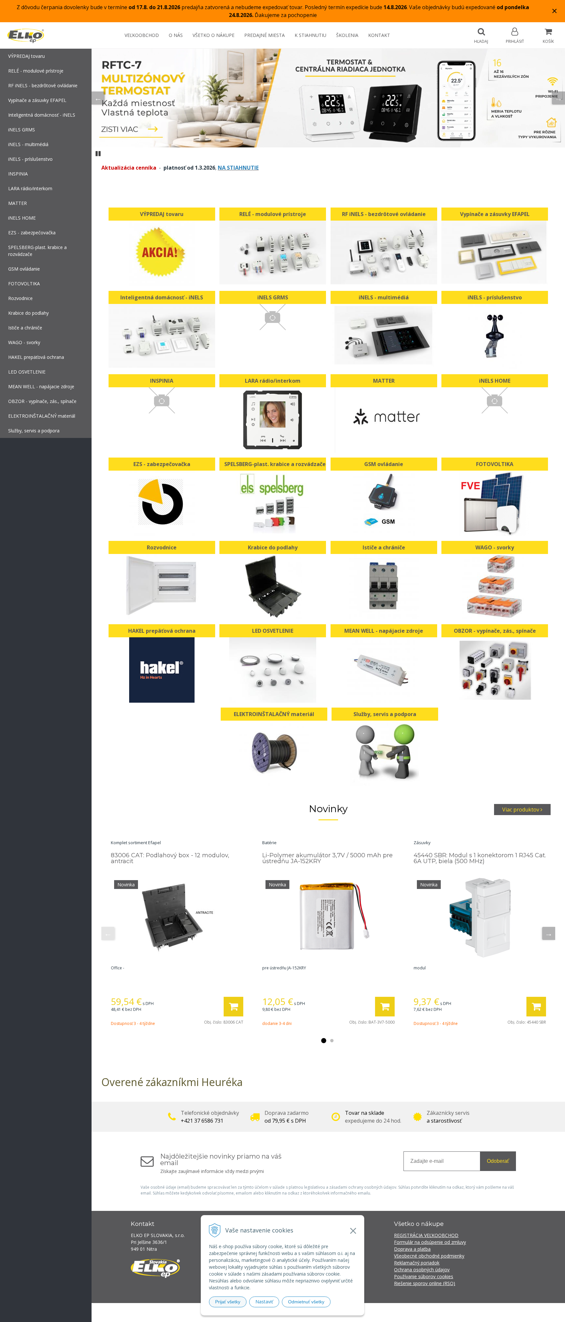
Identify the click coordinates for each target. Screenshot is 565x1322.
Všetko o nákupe (213, 35)
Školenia (347, 35)
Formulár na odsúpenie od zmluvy (430, 1242)
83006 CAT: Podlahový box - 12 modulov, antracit (170, 858)
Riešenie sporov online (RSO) (424, 1283)
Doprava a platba (412, 1249)
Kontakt (379, 35)
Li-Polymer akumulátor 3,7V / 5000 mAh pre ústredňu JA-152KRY (327, 858)
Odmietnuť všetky (306, 1301)
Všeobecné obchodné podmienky (429, 1256)
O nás (176, 35)
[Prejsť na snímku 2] (332, 1041)
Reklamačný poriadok (416, 1263)
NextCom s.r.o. (400, 1312)
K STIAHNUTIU (310, 35)
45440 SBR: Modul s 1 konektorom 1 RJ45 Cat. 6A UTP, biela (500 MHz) (480, 858)
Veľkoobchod (142, 35)
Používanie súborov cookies (423, 1276)
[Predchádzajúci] (98, 98)
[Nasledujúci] (558, 98)
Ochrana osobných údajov (422, 1269)
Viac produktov (521, 809)
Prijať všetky (227, 1301)
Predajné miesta (264, 35)
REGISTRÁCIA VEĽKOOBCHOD (426, 1235)
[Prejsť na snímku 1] (323, 1041)
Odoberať (498, 1161)
